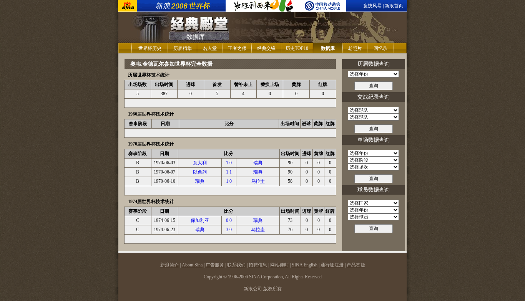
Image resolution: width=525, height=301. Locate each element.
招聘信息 (258, 265)
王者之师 (237, 48)
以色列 (200, 172)
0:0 (229, 220)
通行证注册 (332, 265)
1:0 (229, 162)
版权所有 (272, 288)
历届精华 (182, 48)
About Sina (192, 265)
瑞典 (257, 162)
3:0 (229, 229)
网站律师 (279, 265)
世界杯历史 (149, 48)
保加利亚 (200, 220)
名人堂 (210, 48)
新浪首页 (394, 5)
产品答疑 (356, 265)
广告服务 (215, 265)
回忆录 (380, 48)
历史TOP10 (297, 48)
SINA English (304, 265)
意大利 (200, 162)
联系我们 (236, 265)
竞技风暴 (372, 5)
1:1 (229, 172)
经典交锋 (266, 48)
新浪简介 (169, 265)
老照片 (355, 48)
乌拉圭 (258, 181)
